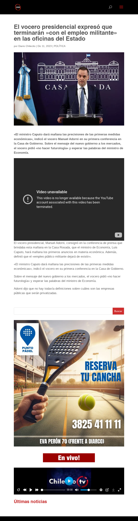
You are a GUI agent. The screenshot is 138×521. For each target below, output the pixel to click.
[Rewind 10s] (24, 490)
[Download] (113, 490)
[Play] (31, 490)
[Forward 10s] (37, 490)
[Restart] (18, 490)
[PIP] (107, 490)
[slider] (53, 490)
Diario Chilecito (26, 46)
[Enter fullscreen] (119, 490)
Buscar (118, 311)
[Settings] (101, 490)
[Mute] (77, 490)
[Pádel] (69, 445)
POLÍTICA (59, 46)
